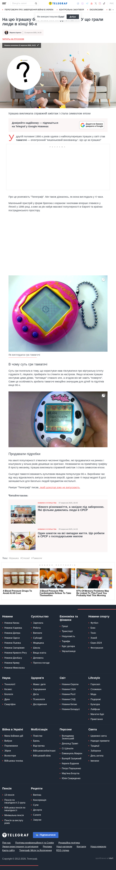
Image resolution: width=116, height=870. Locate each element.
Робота (37, 628)
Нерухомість (68, 636)
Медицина (38, 643)
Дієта (36, 694)
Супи (35, 805)
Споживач (96, 689)
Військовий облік (42, 755)
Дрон (7, 699)
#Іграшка (14, 558)
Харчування (39, 689)
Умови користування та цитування (20, 846)
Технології (9, 684)
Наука (6, 677)
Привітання (97, 719)
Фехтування (97, 648)
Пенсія (7, 788)
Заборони (96, 751)
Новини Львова (12, 643)
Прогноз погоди (41, 663)
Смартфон (10, 704)
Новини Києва (11, 623)
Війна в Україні (12, 729)
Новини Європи (70, 684)
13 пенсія (9, 795)
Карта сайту (8, 850)
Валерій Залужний (71, 758)
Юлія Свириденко (71, 778)
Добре (73, 17)
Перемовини (11, 746)
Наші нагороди (64, 846)
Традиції (95, 746)
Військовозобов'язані (44, 751)
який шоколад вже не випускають (59, 487)
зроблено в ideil (104, 858)
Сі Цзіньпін (67, 748)
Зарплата (38, 623)
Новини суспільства (47, 503)
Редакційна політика (69, 843)
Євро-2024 (96, 643)
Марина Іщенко (15, 32)
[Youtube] (91, 3)
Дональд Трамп (70, 743)
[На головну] (58, 3)
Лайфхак (95, 709)
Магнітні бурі (97, 714)
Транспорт (67, 631)
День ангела (97, 755)
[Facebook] (78, 3)
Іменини (95, 761)
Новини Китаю (69, 704)
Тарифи (66, 641)
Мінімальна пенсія (14, 815)
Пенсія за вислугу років (13, 821)
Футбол (94, 623)
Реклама (47, 846)
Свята (92, 729)
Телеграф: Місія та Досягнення (35, 850)
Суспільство (40, 616)
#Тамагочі (36, 558)
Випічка (37, 795)
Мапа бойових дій (13, 736)
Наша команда (98, 846)
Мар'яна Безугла (70, 773)
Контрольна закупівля (71, 9)
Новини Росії (68, 694)
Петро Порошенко (71, 768)
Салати (37, 815)
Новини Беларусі (71, 709)
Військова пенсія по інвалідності (14, 809)
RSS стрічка (62, 850)
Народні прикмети (100, 741)
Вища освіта (39, 653)
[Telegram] (87, 3)
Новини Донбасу (13, 658)
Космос (8, 689)
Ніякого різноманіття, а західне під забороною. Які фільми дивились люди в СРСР (71, 508)
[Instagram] (100, 3)
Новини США (69, 689)
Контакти (81, 846)
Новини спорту (98, 616)
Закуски (37, 820)
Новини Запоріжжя (14, 648)
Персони (66, 729)
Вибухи (8, 741)
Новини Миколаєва (14, 668)
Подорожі (96, 699)
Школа (36, 648)
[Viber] (82, 3)
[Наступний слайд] (113, 10)
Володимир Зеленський (68, 737)
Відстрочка (39, 746)
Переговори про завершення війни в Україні (29, 9)
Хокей (94, 638)
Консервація (39, 800)
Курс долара (68, 646)
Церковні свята (99, 736)
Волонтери (10, 755)
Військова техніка (13, 761)
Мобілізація (39, 729)
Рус (112, 3)
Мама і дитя (39, 684)
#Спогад (25, 558)
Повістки (37, 736)
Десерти (37, 810)
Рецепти (36, 788)
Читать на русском (13, 39)
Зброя (7, 751)
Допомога (38, 658)
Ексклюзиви (96, 9)
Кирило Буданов (70, 763)
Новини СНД (68, 699)
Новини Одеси (12, 638)
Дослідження (40, 704)
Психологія (39, 699)
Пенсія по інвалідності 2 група (14, 801)
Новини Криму (12, 663)
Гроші (65, 626)
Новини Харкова (13, 628)
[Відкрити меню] (4, 3)
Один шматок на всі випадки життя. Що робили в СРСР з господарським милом (71, 535)
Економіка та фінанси (69, 618)
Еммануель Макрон (72, 753)
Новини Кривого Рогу (15, 653)
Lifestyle (94, 677)
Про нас (6, 843)
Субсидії (37, 638)
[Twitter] (96, 3)
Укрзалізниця (69, 651)
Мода (93, 694)
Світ (63, 677)
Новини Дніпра (12, 633)
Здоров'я (37, 677)
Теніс (93, 633)
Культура (95, 704)
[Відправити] (36, 3)
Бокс (93, 628)
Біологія (8, 694)
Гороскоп (95, 684)
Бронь (36, 741)
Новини (7, 616)
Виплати (37, 633)
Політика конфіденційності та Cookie (34, 843)
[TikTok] (104, 3)
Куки (61, 16)
